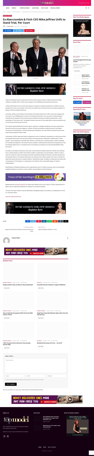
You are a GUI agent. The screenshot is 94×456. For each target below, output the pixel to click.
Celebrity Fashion (25, 8)
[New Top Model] (47, 3)
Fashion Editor (10, 26)
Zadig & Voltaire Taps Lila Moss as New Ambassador (18, 285)
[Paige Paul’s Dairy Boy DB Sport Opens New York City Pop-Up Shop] (52, 300)
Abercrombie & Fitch (21, 184)
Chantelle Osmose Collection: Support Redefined (51, 285)
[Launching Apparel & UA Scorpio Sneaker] (82, 49)
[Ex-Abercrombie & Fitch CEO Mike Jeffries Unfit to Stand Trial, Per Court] (35, 55)
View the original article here (13, 196)
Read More (6, 288)
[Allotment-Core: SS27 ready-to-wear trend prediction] (38, 427)
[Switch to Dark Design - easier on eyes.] (88, 7)
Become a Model (55, 8)
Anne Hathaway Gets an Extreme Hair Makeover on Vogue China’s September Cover (86, 82)
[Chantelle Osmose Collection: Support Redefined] (52, 272)
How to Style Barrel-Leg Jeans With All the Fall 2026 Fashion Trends (18, 313)
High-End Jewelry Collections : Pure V (47, 229)
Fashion (14, 8)
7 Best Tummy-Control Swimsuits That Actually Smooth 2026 (16, 343)
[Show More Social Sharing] (36, 30)
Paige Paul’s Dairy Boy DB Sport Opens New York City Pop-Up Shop (52, 313)
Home (7, 8)
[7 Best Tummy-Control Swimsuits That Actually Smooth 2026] (18, 330)
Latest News (35, 8)
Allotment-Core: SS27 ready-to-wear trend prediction (51, 426)
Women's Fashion (7, 15)
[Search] (86, 8)
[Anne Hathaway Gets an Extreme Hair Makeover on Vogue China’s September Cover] (76, 83)
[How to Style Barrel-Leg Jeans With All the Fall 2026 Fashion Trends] (18, 300)
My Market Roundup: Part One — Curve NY (49, 343)
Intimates (39, 282)
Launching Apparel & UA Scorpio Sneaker (82, 60)
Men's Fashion (76, 56)
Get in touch (44, 8)
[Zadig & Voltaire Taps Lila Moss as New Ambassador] (18, 272)
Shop (44, 447)
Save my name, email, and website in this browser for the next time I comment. (25, 379)
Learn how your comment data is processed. (32, 389)
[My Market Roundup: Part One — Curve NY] (52, 330)
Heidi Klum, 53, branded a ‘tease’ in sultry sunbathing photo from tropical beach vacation (86, 89)
